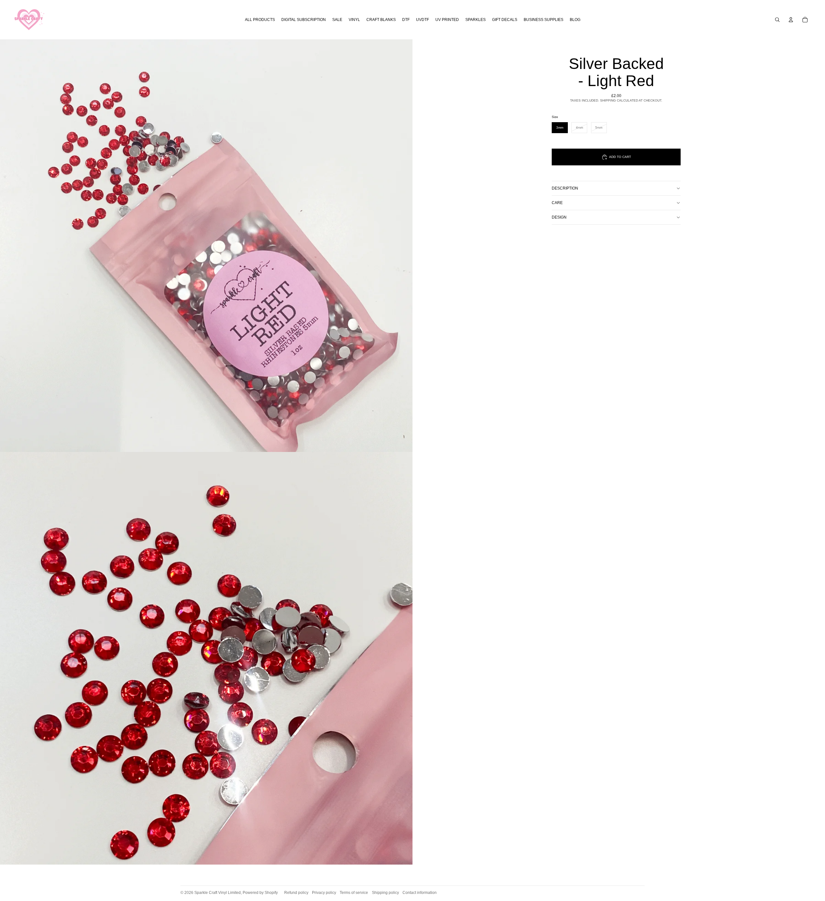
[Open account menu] (791, 20)
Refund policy (296, 892)
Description (565, 188)
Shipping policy (385, 892)
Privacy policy (324, 892)
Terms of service (354, 892)
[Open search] (777, 20)
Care (557, 203)
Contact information (420, 892)
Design (559, 217)
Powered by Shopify (260, 892)
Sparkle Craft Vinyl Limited (217, 892)
